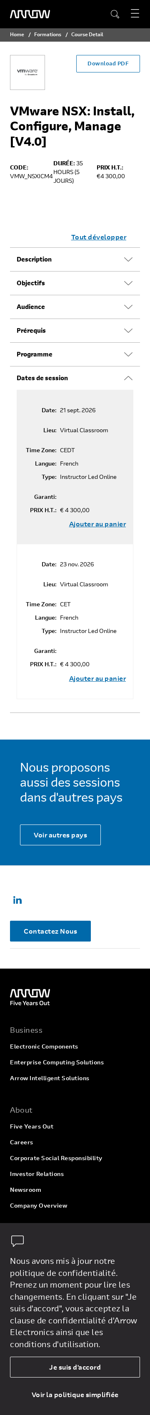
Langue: (46, 463)
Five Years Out (31, 1126)
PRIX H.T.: (43, 510)
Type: (49, 476)
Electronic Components (44, 1046)
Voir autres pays (60, 834)
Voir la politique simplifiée (75, 1394)
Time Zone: (41, 450)
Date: (49, 410)
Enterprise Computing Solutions (57, 1062)
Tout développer (99, 236)
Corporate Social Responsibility (56, 1158)
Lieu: (50, 430)
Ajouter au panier (97, 524)
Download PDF (108, 63)
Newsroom (25, 1189)
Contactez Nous (50, 931)
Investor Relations (37, 1174)
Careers (21, 1142)
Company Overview (38, 1205)
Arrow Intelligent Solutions (50, 1078)
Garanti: (45, 496)
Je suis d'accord (75, 1367)
